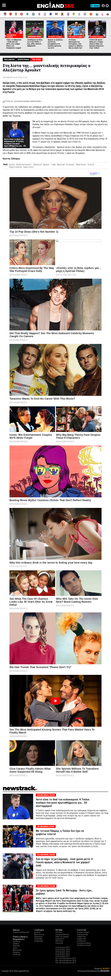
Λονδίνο (37, 932)
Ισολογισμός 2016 (63, 954)
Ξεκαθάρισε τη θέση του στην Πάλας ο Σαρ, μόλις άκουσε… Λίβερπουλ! (34, 43)
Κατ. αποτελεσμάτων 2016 (66, 960)
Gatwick (16, 944)
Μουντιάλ (61, 164)
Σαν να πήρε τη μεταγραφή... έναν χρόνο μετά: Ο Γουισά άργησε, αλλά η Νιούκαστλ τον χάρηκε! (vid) (64, 862)
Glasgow (16, 952)
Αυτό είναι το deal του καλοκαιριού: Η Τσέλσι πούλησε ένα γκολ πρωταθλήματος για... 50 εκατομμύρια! (15, 143)
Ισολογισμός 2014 (63, 950)
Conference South (84, 945)
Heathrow (16, 941)
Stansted (16, 946)
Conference (81, 941)
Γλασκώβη (38, 939)
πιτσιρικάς (70, 164)
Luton (15, 948)
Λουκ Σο (90, 164)
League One (81, 937)
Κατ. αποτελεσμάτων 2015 (66, 958)
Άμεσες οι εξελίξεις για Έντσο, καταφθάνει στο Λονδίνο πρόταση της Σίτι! (55, 44)
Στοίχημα (106, 973)
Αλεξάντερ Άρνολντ (23, 164)
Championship (82, 934)
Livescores (60, 939)
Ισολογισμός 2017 (63, 956)
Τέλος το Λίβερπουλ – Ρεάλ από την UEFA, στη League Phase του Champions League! (13, 44)
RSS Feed (59, 941)
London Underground (21, 932)
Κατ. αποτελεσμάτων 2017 (66, 963)
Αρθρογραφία (23, 59)
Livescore (59, 943)
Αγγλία (11, 164)
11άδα (53, 164)
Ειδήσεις (59, 932)
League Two (81, 939)
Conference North (84, 943)
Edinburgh (16, 954)
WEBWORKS (105, 971)
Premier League (83, 932)
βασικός (46, 164)
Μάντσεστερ (39, 934)
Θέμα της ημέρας (62, 937)
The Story (36, 59)
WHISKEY (106, 968)
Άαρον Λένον (28, 167)
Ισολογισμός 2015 (63, 952)
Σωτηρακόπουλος (62, 934)
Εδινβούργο (38, 941)
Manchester (17, 950)
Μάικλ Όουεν (81, 164)
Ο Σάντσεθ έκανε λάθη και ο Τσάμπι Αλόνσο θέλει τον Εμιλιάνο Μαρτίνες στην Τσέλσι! (96, 44)
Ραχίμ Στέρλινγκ (15, 167)
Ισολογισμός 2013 (63, 947)
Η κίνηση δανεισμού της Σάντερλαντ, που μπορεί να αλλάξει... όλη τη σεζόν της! (76, 44)
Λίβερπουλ (37, 164)
